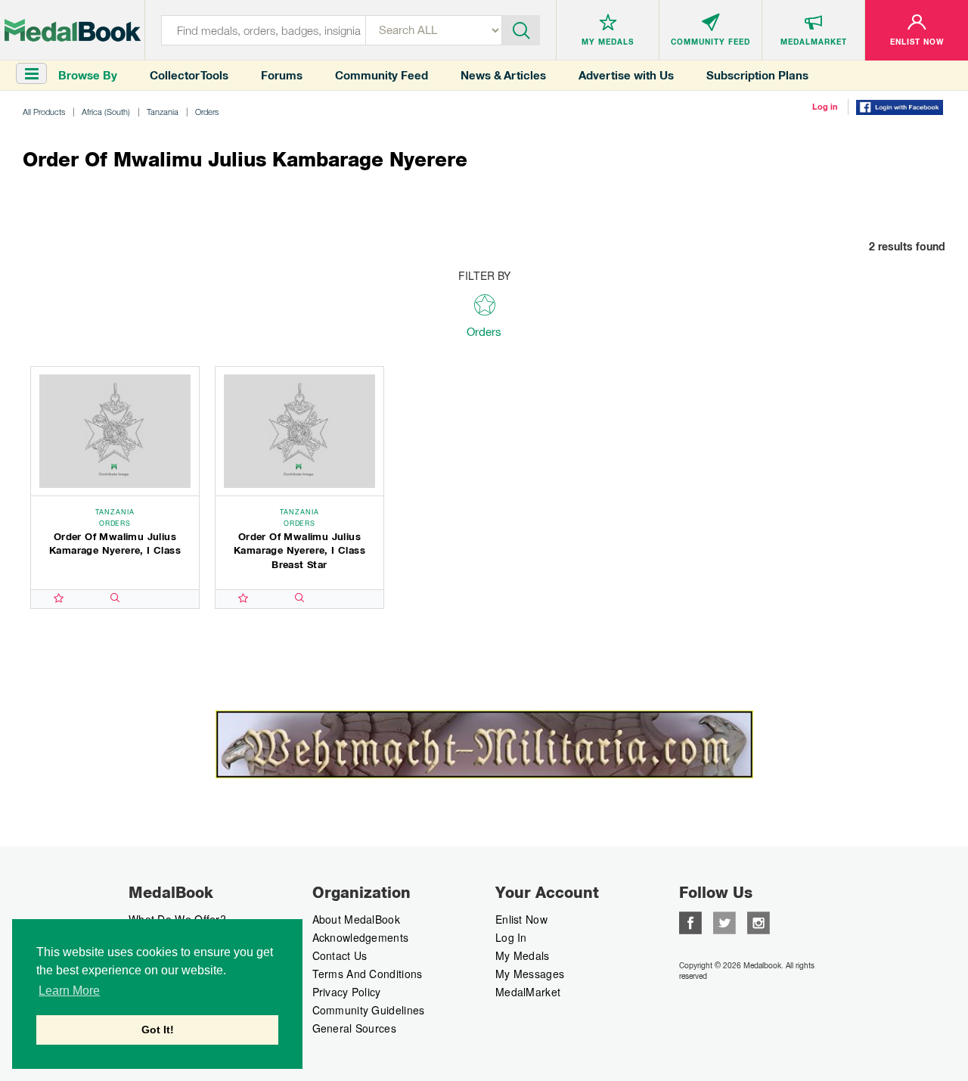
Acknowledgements (360, 937)
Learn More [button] (69, 990)
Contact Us (340, 955)
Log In (511, 937)
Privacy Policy (346, 991)
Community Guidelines (368, 1009)
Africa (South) (106, 111)
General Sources (354, 1028)
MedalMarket (527, 991)
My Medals (522, 955)
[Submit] (521, 28)
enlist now (521, 919)
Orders (207, 111)
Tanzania (162, 111)
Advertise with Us (626, 75)
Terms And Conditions (367, 973)
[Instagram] (758, 920)
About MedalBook (356, 919)
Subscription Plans (757, 75)
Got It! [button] (157, 1030)
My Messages (529, 973)
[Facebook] (690, 920)
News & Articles (503, 75)
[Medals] (73, 30)
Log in (825, 106)
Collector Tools (189, 75)
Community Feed (381, 75)
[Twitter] (724, 920)
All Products (44, 111)
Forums (281, 75)
